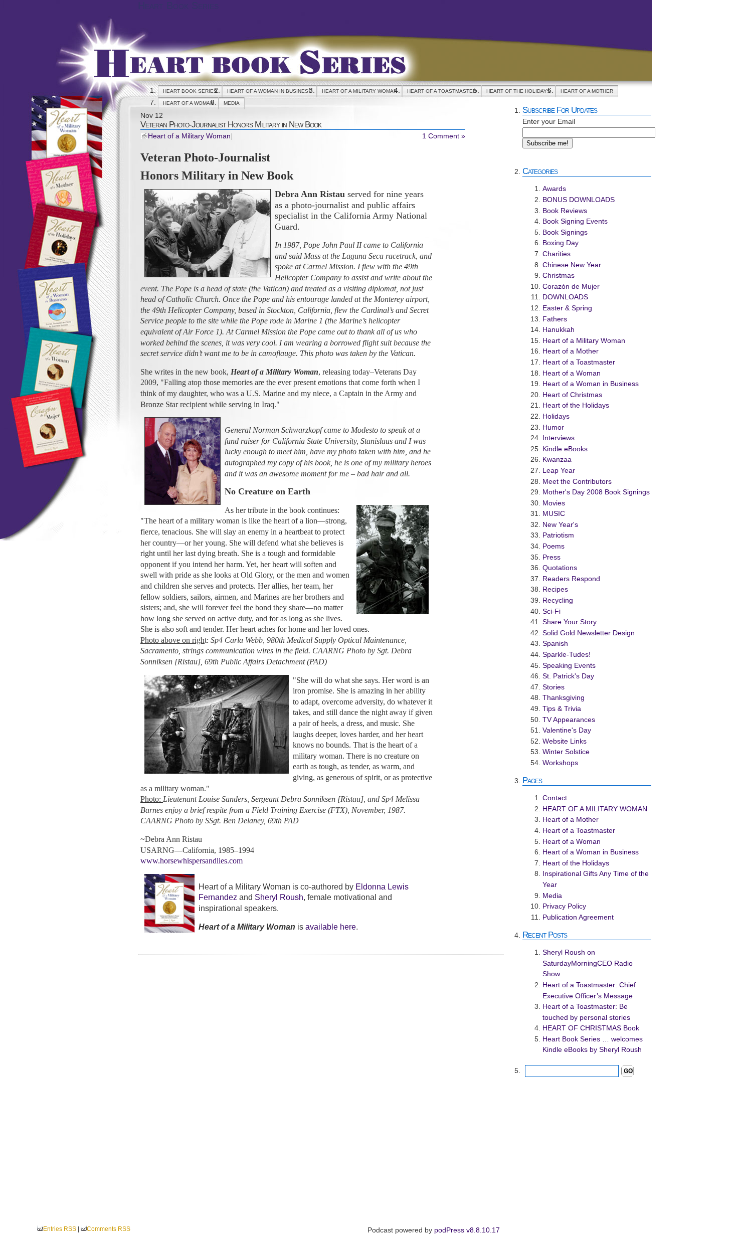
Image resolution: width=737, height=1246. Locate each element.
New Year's (560, 524)
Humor (553, 427)
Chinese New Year (571, 265)
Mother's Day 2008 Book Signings (596, 492)
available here (330, 927)
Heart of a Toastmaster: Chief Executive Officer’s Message (589, 990)
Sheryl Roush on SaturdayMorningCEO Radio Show (587, 963)
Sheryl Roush (279, 897)
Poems (553, 546)
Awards (554, 189)
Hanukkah (558, 329)
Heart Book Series (178, 5)
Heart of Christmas (572, 395)
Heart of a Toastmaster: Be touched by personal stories (586, 1011)
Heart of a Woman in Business (269, 91)
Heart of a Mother (587, 91)
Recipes (555, 589)
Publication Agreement (578, 917)
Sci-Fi (551, 611)
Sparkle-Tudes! (566, 654)
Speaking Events (569, 665)
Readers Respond (571, 579)
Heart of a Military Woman (189, 136)
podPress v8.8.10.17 (467, 1230)
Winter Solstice (566, 752)
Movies (553, 503)
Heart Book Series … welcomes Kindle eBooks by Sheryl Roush (592, 1044)
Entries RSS (59, 1228)
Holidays (556, 416)
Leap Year (558, 470)
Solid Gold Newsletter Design (588, 633)
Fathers (554, 319)
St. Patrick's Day (568, 676)
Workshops (560, 763)
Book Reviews (564, 211)
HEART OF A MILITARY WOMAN (359, 91)
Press (551, 557)
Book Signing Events (575, 221)
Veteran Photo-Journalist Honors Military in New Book (230, 124)
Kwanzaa (557, 459)
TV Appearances (568, 720)
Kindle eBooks (565, 449)
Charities (556, 254)
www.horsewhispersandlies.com (191, 860)
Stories (553, 687)
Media (232, 103)
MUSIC (553, 513)
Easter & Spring (567, 308)
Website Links (564, 741)
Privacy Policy (564, 906)
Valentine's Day (566, 730)
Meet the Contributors (577, 481)
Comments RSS (108, 1228)
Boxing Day (560, 243)
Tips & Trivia (561, 708)
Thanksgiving (563, 697)
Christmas (558, 275)
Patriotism (558, 535)
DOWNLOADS (565, 297)
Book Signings (565, 232)
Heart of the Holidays (518, 91)
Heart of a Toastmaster (441, 91)
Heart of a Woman (188, 103)
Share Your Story (569, 622)
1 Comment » (443, 136)
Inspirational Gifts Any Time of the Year (595, 878)
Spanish (555, 643)
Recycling (557, 600)
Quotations (559, 568)
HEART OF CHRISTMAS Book (590, 1028)
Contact (554, 798)
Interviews (558, 438)
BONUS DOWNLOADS (578, 200)
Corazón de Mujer (571, 286)
